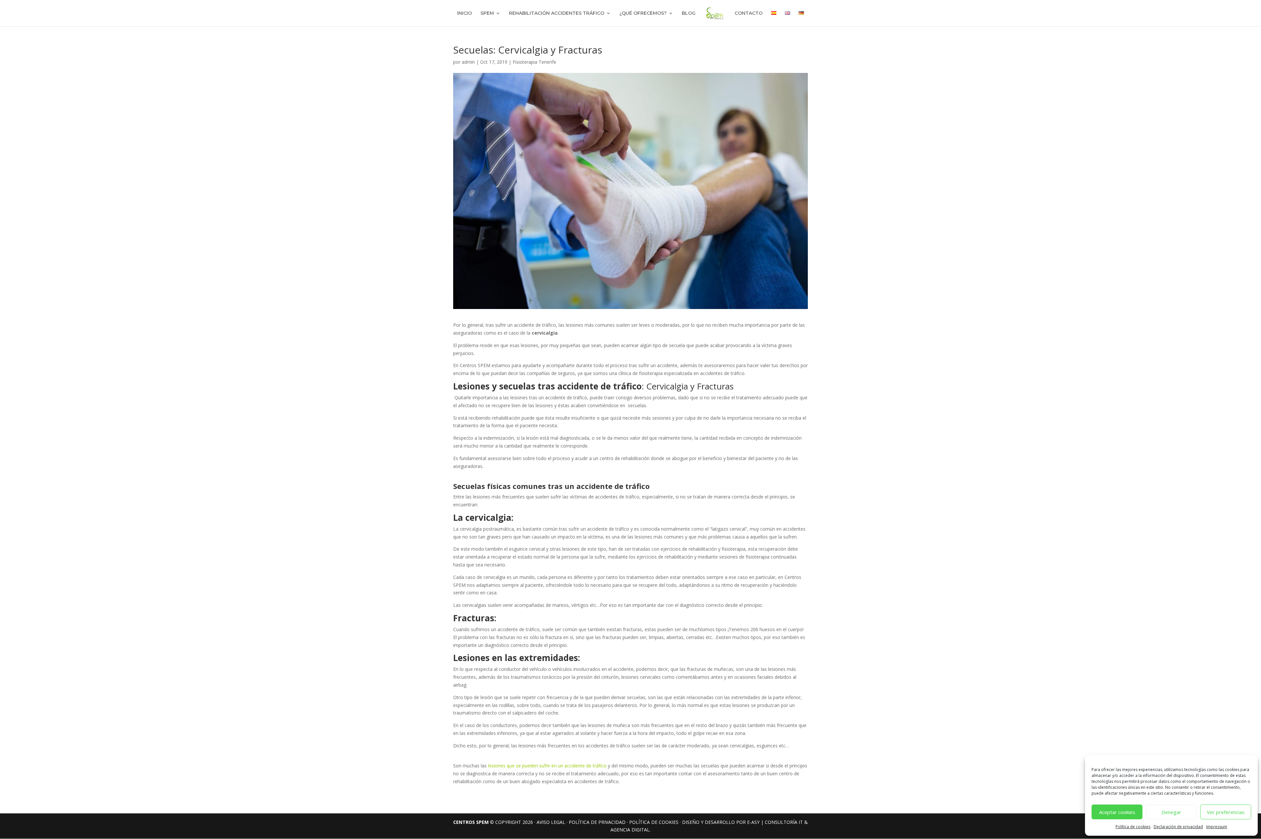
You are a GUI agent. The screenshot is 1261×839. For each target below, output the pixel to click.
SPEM (487, 13)
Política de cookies (1133, 826)
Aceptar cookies (1117, 812)
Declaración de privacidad (1178, 826)
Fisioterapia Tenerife (534, 62)
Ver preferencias (1226, 812)
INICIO (464, 13)
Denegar (1171, 812)
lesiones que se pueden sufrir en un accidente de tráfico (548, 765)
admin (468, 62)
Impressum (1216, 826)
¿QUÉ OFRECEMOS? (643, 13)
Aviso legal (551, 822)
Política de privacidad (597, 822)
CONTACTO (749, 13)
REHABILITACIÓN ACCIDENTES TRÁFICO (556, 13)
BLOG (689, 13)
